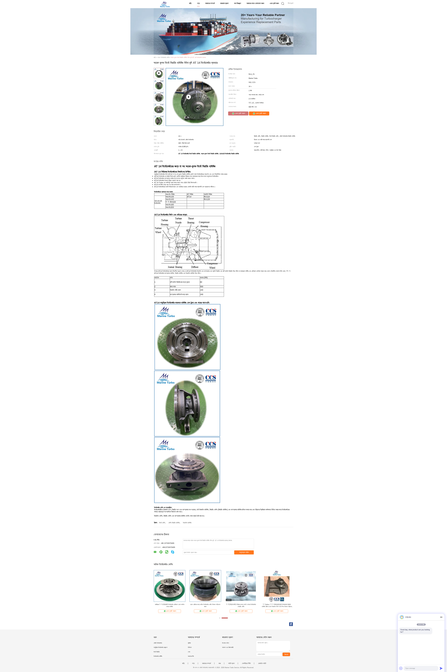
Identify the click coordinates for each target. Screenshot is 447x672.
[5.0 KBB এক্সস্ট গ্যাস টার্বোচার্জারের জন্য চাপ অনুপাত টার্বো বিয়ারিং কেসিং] (277, 586)
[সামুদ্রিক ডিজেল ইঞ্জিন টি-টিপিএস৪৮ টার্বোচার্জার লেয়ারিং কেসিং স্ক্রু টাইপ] (169, 586)
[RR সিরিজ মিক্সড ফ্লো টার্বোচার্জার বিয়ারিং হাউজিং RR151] (205, 586)
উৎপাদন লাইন (225, 643)
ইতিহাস (190, 647)
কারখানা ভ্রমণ (224, 3)
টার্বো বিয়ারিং (157, 652)
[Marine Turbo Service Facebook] (291, 624)
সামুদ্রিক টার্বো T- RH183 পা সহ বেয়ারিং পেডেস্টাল (241, 604)
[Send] (441, 668)
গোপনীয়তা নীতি (246, 663)
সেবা (189, 652)
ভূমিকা (189, 643)
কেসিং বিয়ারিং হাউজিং (174, 523)
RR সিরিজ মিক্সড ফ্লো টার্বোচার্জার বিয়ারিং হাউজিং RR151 (205, 604)
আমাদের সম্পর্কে (210, 3)
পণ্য (198, 3)
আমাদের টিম (191, 656)
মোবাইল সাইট (262, 663)
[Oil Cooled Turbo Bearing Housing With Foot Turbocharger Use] (195, 125)
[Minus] (441, 617)
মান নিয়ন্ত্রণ (237, 3)
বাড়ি (190, 3)
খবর (219, 663)
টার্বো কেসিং (162, 523)
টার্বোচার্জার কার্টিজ (158, 656)
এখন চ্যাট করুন (274, 3)
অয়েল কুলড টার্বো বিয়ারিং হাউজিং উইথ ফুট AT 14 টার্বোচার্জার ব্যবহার (188, 57)
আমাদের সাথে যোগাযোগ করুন (255, 3)
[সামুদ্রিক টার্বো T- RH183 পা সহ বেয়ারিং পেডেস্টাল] (241, 586)
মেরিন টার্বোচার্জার (158, 643)
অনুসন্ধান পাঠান (244, 552)
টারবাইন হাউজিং (187, 523)
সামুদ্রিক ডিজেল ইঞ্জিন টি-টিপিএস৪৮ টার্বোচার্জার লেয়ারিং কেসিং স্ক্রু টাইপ (169, 605)
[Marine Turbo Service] (165, 4)
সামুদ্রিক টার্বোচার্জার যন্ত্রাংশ (160, 647)
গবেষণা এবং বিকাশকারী (227, 647)
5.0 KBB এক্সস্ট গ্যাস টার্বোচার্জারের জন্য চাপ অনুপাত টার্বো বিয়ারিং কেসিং (276, 605)
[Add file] (401, 668)
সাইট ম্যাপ (231, 663)
